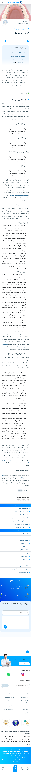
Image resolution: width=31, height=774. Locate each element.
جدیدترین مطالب (10, 706)
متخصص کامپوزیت (23, 543)
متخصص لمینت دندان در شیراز (20, 521)
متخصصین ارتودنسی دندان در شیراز (19, 195)
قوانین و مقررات (24, 694)
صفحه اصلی (11, 694)
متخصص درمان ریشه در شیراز (21, 524)
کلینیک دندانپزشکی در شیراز (21, 511)
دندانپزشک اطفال (24, 550)
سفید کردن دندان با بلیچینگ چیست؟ (13, 595)
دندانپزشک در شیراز (23, 508)
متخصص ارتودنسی (23, 537)
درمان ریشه (25, 563)
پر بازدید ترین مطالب (9, 709)
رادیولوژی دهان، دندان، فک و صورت (19, 569)
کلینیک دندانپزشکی (23, 547)
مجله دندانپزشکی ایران (9, 701)
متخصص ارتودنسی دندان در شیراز (20, 527)
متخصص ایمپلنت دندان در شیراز (20, 515)
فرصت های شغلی (24, 701)
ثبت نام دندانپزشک (9, 697)
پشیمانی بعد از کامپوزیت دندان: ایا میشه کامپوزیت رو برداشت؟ (13, 587)
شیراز (27, 713)
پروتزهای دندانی (24, 556)
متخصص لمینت (24, 534)
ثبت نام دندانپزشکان (24, 663)
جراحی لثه (25, 559)
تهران (13, 713)
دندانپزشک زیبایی (24, 566)
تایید (5, 685)
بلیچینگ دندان (24, 553)
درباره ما (26, 706)
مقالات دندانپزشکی (9, 29)
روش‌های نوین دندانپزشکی (21, 29)
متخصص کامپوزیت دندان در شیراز (20, 518)
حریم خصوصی (24, 697)
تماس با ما (25, 709)
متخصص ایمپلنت (24, 540)
